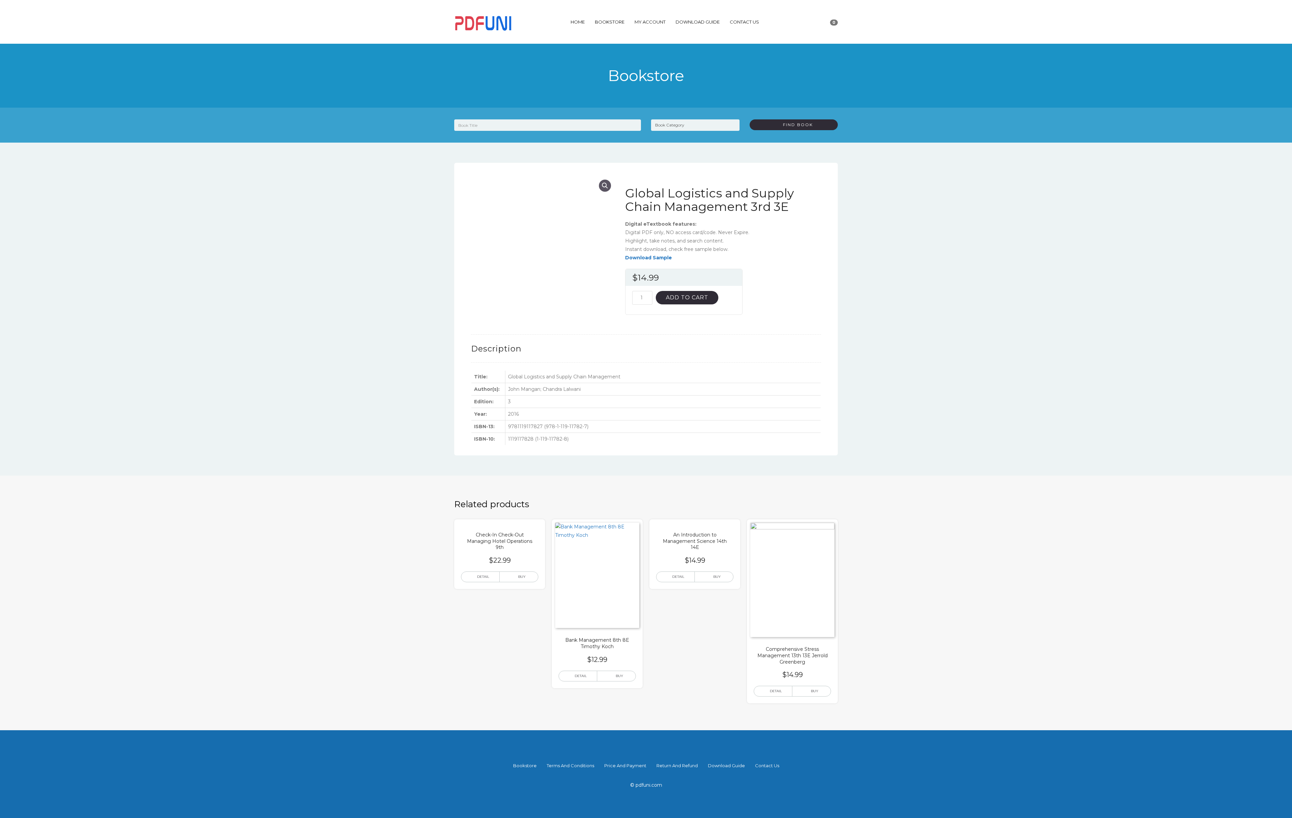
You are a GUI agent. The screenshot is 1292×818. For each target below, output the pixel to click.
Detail (483, 576)
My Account (650, 22)
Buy (522, 576)
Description (496, 349)
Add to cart (687, 297)
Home (578, 22)
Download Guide (698, 22)
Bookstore (609, 22)
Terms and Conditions (570, 765)
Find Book (795, 124)
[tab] (496, 349)
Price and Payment (625, 765)
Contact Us (744, 22)
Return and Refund (677, 765)
